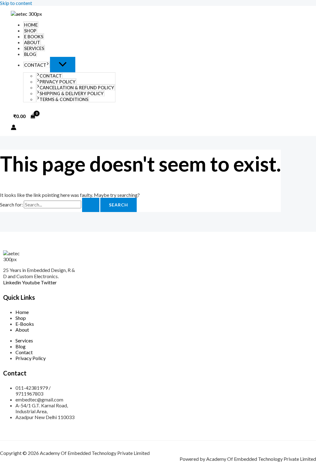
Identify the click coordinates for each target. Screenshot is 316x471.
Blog (30, 54)
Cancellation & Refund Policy (77, 87)
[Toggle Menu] (62, 64)
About (32, 42)
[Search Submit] (90, 205)
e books (33, 36)
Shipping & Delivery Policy (72, 93)
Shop (30, 30)
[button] (47, 65)
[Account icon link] (13, 128)
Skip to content (16, 3)
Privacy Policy (58, 81)
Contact (35, 65)
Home (31, 25)
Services (34, 48)
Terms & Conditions (64, 99)
